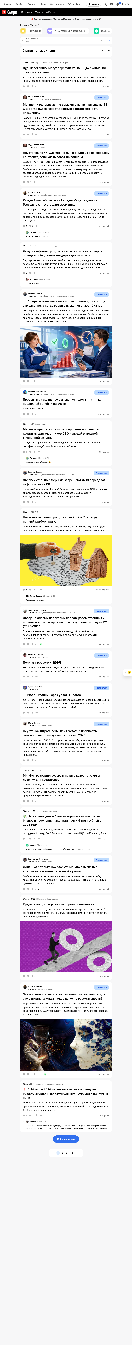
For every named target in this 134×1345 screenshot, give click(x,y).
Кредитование (40, 424)
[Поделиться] (36, 86)
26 (73, 1153)
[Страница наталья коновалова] (25, 392)
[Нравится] (28, 86)
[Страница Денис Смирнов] (25, 688)
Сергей (33, 1122)
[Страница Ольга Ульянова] (25, 987)
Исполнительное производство (47, 246)
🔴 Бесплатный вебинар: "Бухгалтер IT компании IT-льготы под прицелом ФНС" (66, 19)
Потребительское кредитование (53, 195)
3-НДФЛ (44, 657)
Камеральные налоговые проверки (49, 1084)
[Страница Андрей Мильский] (25, 97)
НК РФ (38, 770)
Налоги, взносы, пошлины (46, 811)
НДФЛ (43, 690)
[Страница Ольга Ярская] (25, 193)
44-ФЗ (42, 147)
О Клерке (50, 12)
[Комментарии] (24, 86)
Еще (78, 4)
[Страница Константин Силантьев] (25, 860)
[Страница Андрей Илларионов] (25, 611)
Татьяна (33, 232)
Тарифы (39, 12)
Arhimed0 (34, 279)
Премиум (25, 12)
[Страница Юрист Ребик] (25, 724)
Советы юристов (47, 726)
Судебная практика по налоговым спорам (51, 63)
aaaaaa (33, 845)
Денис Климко (36, 596)
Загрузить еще (67, 1139)
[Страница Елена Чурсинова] (25, 655)
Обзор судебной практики (50, 99)
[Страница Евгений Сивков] (25, 294)
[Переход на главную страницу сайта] (9, 12)
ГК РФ (37, 512)
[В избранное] (32, 86)
